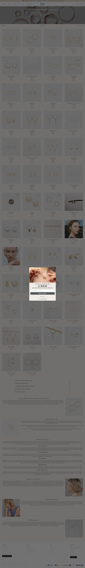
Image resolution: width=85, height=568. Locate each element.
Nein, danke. (42, 296)
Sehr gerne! (42, 293)
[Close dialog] (54, 268)
